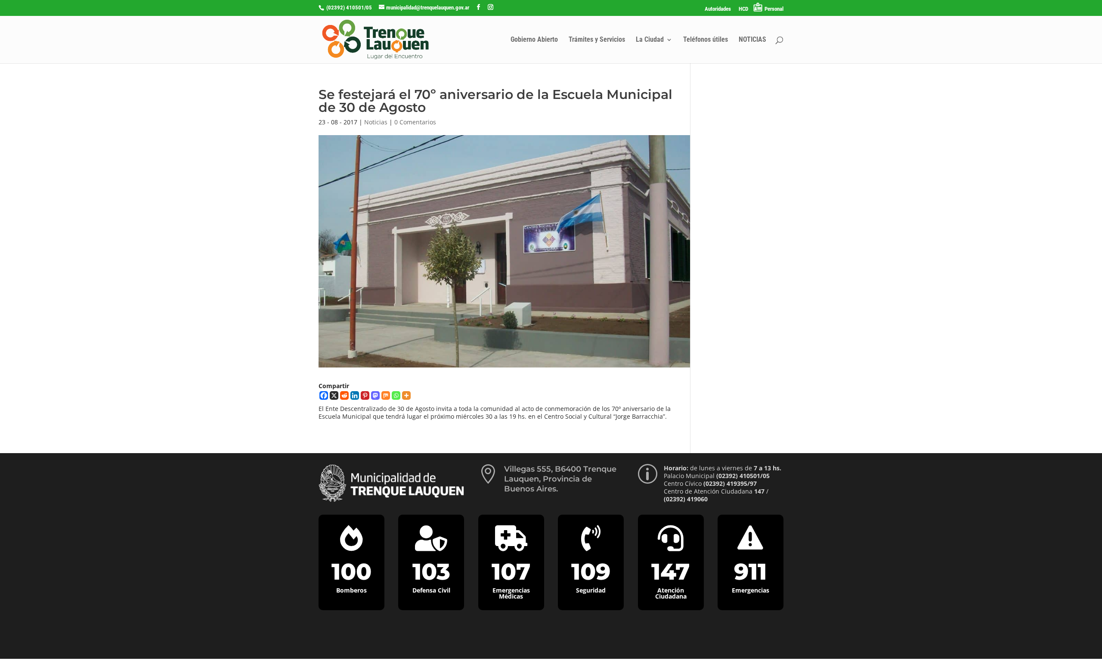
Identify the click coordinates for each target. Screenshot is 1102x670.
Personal (774, 9)
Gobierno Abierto (534, 40)
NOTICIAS (752, 40)
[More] (406, 395)
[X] (334, 395)
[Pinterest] (365, 395)
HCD (743, 9)
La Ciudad (650, 40)
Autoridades (718, 9)
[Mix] (385, 395)
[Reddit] (344, 395)
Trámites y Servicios (597, 40)
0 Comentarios (415, 122)
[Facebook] (323, 395)
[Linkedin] (354, 395)
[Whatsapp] (396, 395)
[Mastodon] (375, 395)
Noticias (375, 122)
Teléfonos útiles (705, 40)
